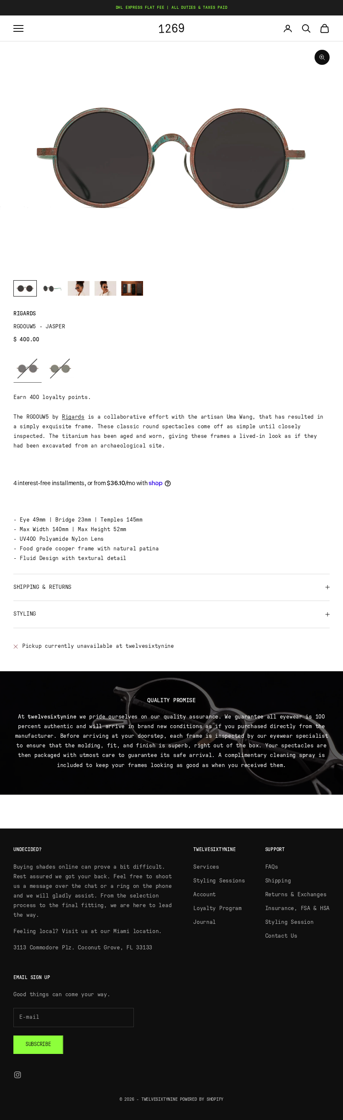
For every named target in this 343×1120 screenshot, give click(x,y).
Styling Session (289, 922)
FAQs (271, 867)
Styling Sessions (219, 881)
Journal (204, 922)
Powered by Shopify (201, 1099)
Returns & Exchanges (296, 895)
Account (204, 895)
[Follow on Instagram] (17, 1075)
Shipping (278, 881)
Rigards (24, 314)
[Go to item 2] (52, 288)
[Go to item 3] (78, 288)
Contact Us (281, 936)
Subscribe (38, 1044)
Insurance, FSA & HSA (297, 908)
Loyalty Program (217, 908)
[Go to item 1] (25, 288)
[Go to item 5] (132, 288)
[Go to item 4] (105, 288)
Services (206, 867)
